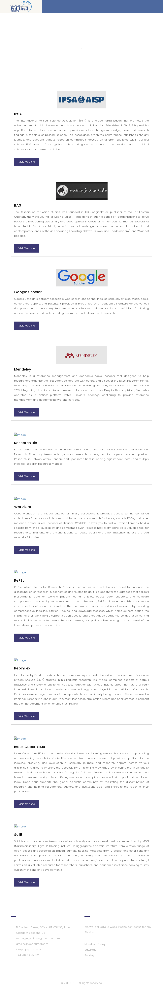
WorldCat (22, 506)
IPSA (18, 113)
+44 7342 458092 (27, 955)
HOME (75, 48)
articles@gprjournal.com (32, 944)
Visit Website (26, 162)
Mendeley (22, 369)
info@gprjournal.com (29, 949)
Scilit (18, 834)
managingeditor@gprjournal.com (38, 938)
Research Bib (25, 442)
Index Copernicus (29, 746)
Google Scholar (28, 291)
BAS (17, 205)
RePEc (19, 580)
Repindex (22, 668)
